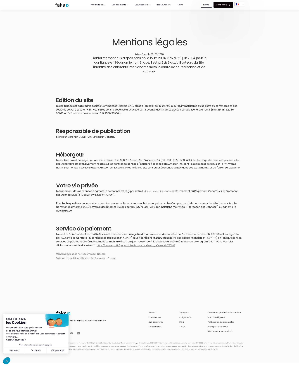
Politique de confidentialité (156, 191)
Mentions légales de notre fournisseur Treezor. (80, 254)
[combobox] (240, 4)
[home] (63, 5)
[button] (98, 4)
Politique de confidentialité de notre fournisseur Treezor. (86, 258)
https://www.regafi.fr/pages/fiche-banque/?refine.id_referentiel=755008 (136, 245)
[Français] (240, 4)
